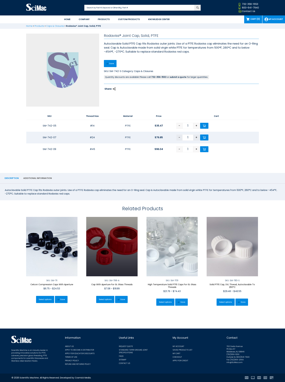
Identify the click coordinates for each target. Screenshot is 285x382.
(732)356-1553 (233, 354)
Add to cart (204, 126)
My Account (178, 346)
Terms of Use (71, 357)
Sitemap (122, 359)
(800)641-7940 (243, 357)
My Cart (176, 353)
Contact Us (248, 11)
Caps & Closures (55, 25)
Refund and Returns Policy (78, 364)
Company (84, 19)
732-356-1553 (250, 4)
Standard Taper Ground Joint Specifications (133, 351)
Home (67, 19)
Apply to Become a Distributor (79, 350)
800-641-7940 (250, 7)
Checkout (177, 357)
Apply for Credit (180, 360)
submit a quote (178, 77)
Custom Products (129, 19)
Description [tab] (12, 178)
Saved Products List (182, 350)
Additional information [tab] (37, 178)
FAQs (121, 356)
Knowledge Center (159, 19)
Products (104, 19)
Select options (45, 299)
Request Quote (126, 346)
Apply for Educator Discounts (80, 353)
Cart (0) (255, 19)
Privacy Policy (72, 360)
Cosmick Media (83, 377)
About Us (69, 346)
